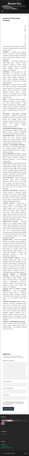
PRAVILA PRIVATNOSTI (6, 447)
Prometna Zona (14, 3)
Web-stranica (6, 395)
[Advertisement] (13, 35)
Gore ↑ (26, 453)
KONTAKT (3, 444)
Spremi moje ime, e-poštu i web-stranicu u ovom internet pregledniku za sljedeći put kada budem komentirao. (13, 403)
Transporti (3, 434)
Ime (7, 381)
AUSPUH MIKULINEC (6, 419)
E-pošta (8, 388)
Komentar (8, 360)
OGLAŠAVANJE (4, 446)
